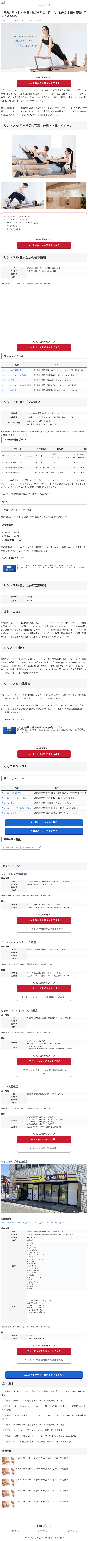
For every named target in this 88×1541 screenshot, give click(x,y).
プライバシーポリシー (44, 1534)
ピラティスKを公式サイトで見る (44, 1061)
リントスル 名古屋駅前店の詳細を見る (44, 929)
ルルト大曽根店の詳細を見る (44, 1148)
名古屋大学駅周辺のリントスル (11, 848)
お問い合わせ (72, 1531)
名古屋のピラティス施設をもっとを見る (44, 1374)
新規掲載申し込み (44, 1531)
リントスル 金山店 (9, 390)
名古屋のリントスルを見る (43, 822)
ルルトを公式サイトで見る (43, 1139)
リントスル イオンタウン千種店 (14, 375)
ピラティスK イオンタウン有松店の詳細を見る (44, 1071)
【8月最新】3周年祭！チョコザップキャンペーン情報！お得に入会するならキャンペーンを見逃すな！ (43, 1393)
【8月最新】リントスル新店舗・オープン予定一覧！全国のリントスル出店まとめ (37, 1442)
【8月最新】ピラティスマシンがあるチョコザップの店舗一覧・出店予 (32, 1401)
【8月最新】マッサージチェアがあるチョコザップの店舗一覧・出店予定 (33, 1425)
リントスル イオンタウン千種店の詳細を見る (44, 997)
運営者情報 (15, 1531)
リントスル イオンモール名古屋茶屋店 (17, 385)
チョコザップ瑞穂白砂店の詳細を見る (44, 1360)
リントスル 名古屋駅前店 (11, 370)
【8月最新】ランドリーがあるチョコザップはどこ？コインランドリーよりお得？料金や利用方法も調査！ (44, 1417)
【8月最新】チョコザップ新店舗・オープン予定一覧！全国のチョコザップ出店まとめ (39, 1436)
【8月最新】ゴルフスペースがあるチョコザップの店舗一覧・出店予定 (32, 1430)
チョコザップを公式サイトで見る (44, 1351)
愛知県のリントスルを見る (43, 831)
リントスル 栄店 (8, 380)
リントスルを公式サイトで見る (44, 83)
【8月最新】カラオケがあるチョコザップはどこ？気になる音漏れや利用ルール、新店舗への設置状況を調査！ (44, 1408)
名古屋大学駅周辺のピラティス (31, 848)
